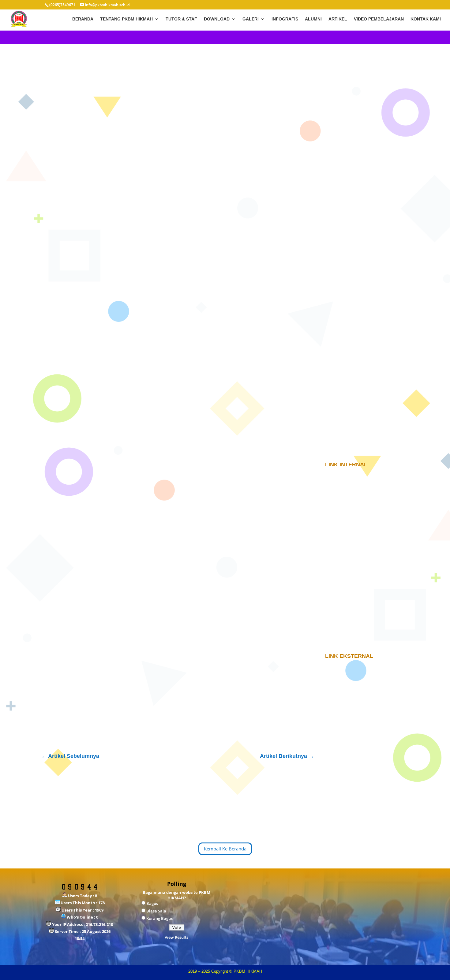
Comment (71, 575)
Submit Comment (277, 711)
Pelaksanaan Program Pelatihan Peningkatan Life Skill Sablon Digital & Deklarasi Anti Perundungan (367, 135)
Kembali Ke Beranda (225, 849)
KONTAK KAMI (426, 19)
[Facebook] (65, 493)
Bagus (152, 903)
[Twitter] (77, 493)
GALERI (250, 19)
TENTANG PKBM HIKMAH (126, 19)
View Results (176, 937)
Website (68, 682)
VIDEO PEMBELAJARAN (379, 19)
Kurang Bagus (159, 918)
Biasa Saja (156, 911)
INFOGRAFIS (285, 19)
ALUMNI (313, 19)
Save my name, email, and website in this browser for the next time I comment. (148, 697)
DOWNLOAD (217, 19)
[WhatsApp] (89, 493)
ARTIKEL (337, 19)
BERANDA (82, 19)
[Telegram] (100, 493)
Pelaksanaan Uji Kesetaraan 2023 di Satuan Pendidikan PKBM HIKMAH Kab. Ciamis (366, 159)
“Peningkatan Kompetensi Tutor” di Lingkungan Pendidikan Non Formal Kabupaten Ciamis (366, 183)
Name (68, 644)
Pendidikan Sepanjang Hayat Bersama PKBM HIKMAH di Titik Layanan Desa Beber (363, 110)
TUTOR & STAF (181, 19)
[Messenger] (112, 493)
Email (67, 663)
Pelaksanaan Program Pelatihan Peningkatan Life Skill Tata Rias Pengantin (362, 207)
